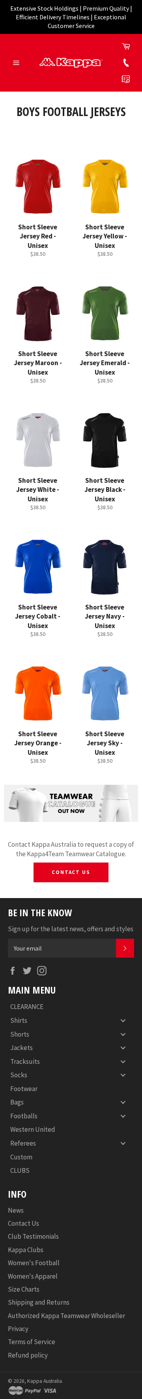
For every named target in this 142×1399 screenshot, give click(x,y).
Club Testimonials (33, 1236)
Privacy (18, 1328)
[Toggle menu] (123, 1020)
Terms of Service (31, 1341)
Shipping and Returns (38, 1302)
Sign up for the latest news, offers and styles (70, 929)
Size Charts (23, 1289)
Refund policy (28, 1355)
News (16, 1210)
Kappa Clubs (25, 1249)
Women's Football (34, 1262)
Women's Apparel (33, 1276)
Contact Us (71, 872)
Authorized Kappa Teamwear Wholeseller (66, 1315)
